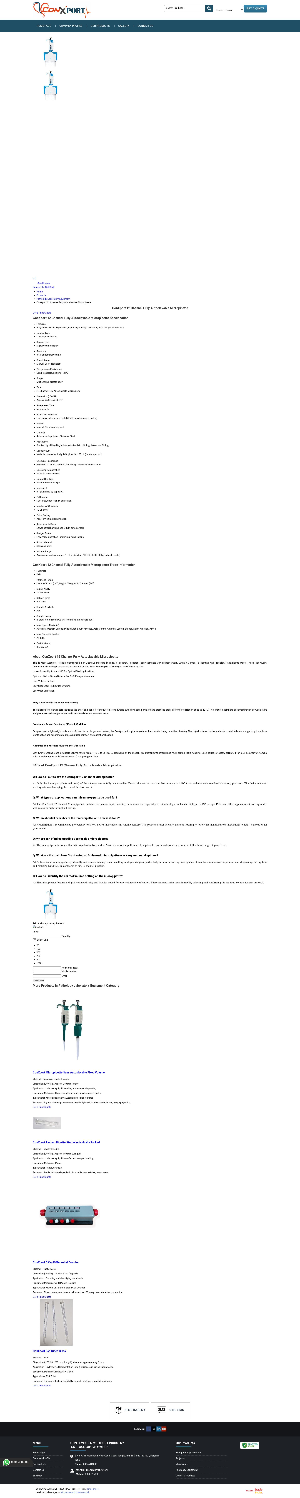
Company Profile (70, 25)
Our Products (100, 25)
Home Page (44, 25)
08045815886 (19, 1462)
